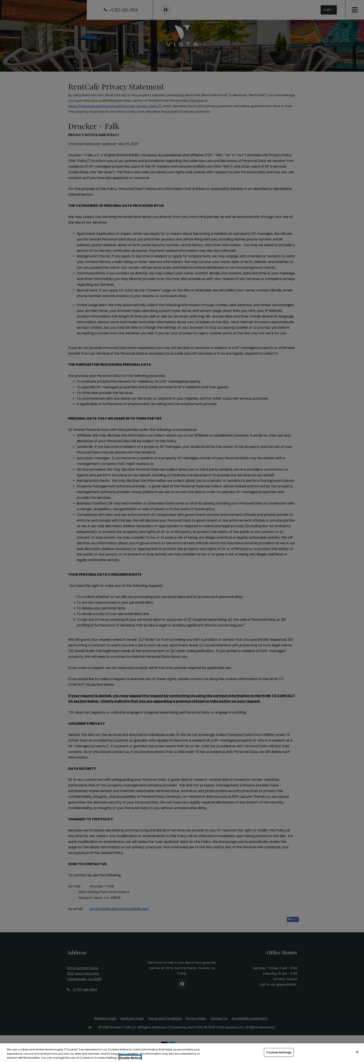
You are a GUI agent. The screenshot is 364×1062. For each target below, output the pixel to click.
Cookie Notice (130, 1058)
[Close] (357, 1052)
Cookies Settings (279, 1052)
